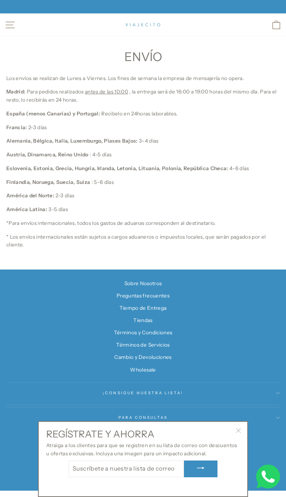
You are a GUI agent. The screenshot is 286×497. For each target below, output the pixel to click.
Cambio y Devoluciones (142, 357)
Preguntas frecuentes (143, 296)
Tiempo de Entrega (143, 308)
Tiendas (142, 320)
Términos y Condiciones (143, 332)
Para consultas (143, 417)
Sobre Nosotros (143, 283)
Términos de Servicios (142, 345)
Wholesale (143, 370)
